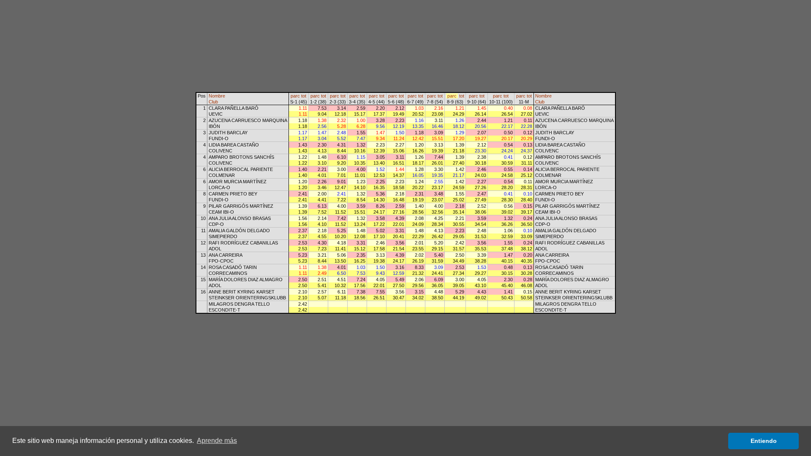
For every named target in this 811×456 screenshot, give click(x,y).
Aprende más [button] (217, 440)
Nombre (217, 95)
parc (295, 95)
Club (213, 101)
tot (303, 95)
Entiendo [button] (764, 440)
